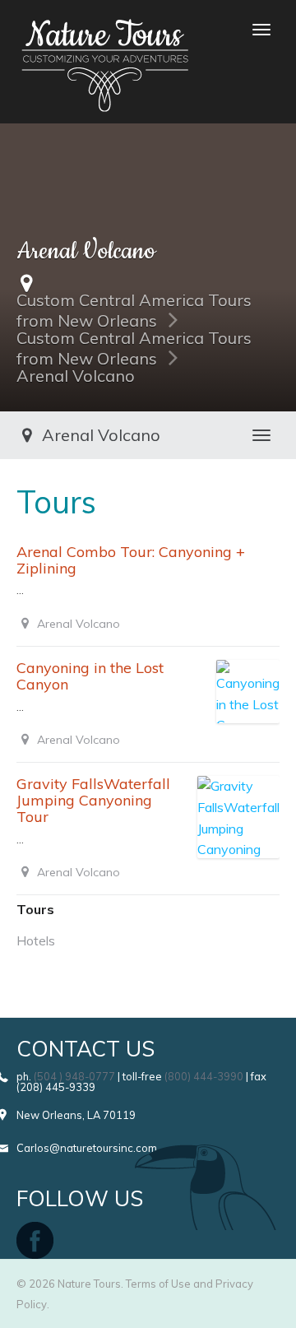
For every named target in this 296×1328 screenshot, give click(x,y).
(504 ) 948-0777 (74, 1076)
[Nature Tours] (105, 29)
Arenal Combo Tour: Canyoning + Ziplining (130, 560)
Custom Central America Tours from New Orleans (134, 310)
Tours (35, 909)
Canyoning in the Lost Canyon (90, 676)
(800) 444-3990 (203, 1076)
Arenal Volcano (75, 375)
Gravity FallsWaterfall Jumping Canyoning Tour (93, 800)
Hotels (35, 940)
